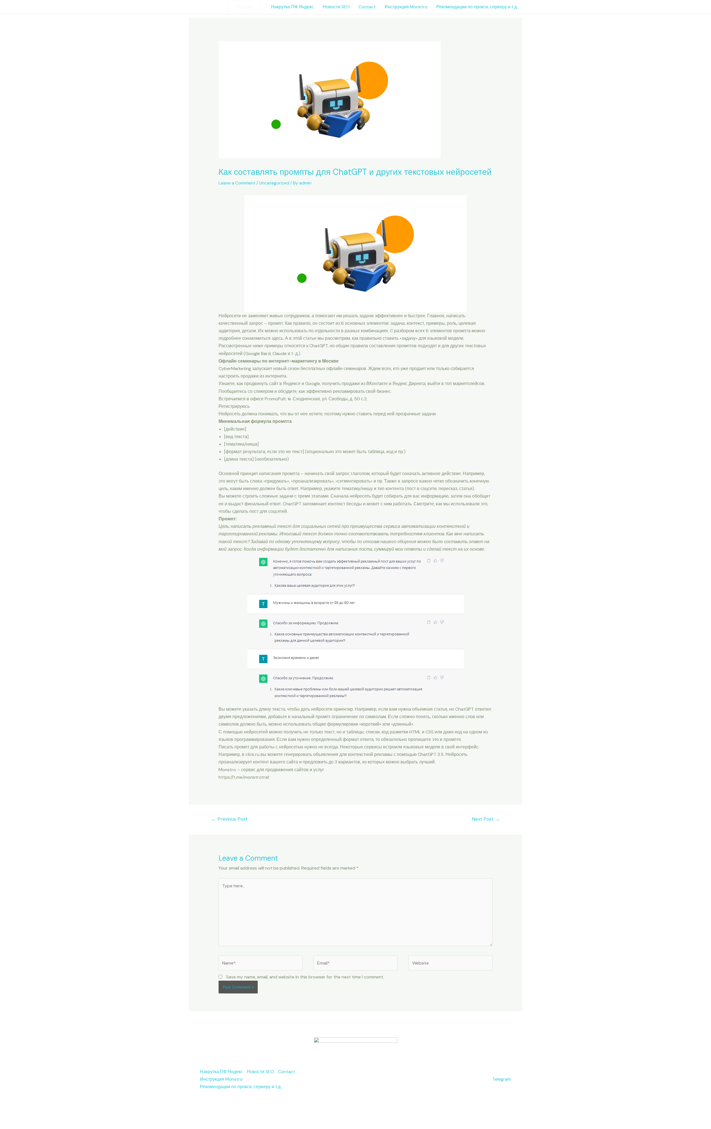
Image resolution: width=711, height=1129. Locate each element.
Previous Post (229, 819)
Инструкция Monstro (406, 7)
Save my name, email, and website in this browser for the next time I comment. (305, 977)
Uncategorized (274, 183)
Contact (367, 7)
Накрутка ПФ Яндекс (292, 7)
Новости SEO (336, 7)
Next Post (486, 819)
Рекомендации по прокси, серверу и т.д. (477, 7)
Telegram (501, 1079)
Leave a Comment (237, 183)
